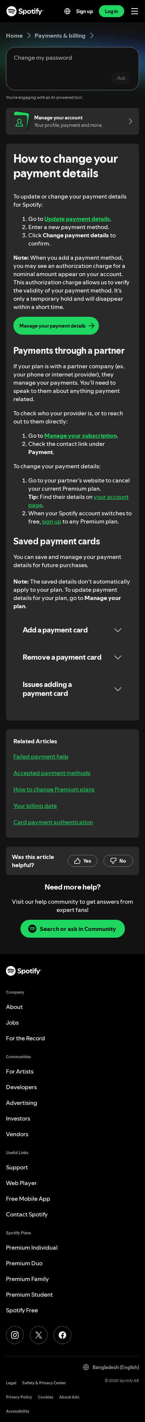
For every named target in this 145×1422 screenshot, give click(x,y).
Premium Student (29, 1294)
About (14, 1007)
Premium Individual (32, 1247)
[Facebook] (62, 1335)
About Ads (69, 1397)
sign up (51, 521)
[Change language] (67, 11)
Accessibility (17, 1411)
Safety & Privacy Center (44, 1383)
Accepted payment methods (51, 773)
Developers (21, 1087)
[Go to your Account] (128, 121)
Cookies (45, 1397)
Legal (11, 1383)
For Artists (19, 1071)
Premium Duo (24, 1263)
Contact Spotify (27, 1214)
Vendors (17, 1134)
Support (17, 1167)
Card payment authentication (53, 822)
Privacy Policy (19, 1397)
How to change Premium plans (53, 789)
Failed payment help (40, 756)
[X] (39, 1335)
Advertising (21, 1102)
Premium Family (27, 1279)
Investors (18, 1118)
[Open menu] (134, 11)
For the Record (25, 1038)
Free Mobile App (28, 1198)
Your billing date (35, 805)
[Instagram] (15, 1335)
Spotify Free (22, 1310)
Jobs (12, 1022)
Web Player (21, 1183)
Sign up (84, 11)
